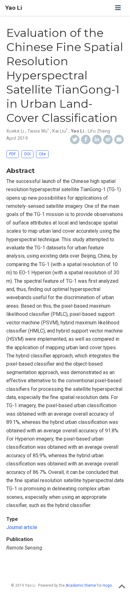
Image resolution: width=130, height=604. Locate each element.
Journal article (21, 527)
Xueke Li (15, 131)
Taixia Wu (38, 131)
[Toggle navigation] (118, 8)
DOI (27, 153)
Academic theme (81, 585)
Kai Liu (60, 131)
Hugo (107, 585)
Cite (42, 153)
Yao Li (13, 7)
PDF (12, 153)
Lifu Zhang (99, 131)
